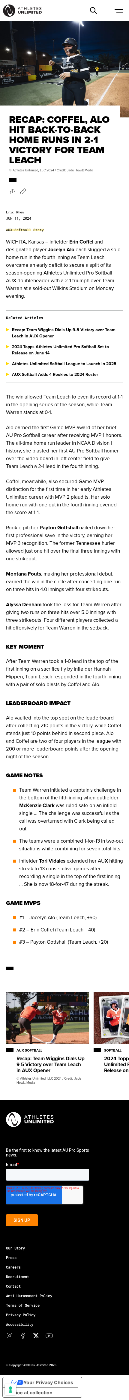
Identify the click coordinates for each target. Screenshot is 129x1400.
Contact (13, 1286)
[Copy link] (23, 191)
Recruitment (17, 1276)
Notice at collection (30, 1393)
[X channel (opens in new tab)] (36, 1335)
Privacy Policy (20, 1315)
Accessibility (19, 1324)
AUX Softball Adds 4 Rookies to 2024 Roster (55, 374)
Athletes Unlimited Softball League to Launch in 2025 (64, 364)
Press (11, 1257)
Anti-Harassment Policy (29, 1295)
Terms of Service (23, 1305)
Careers (13, 1267)
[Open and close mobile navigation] (118, 10)
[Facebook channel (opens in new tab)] (22, 1335)
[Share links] (12, 191)
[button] (93, 10)
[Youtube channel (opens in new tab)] (49, 1335)
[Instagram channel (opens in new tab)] (9, 1335)
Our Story (15, 1248)
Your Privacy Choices (48, 1382)
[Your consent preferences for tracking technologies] (10, 1389)
